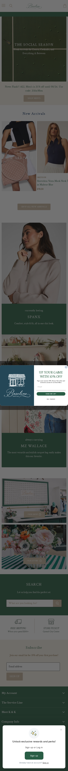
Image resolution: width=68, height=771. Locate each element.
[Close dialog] (66, 367)
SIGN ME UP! (51, 394)
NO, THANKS (51, 399)
